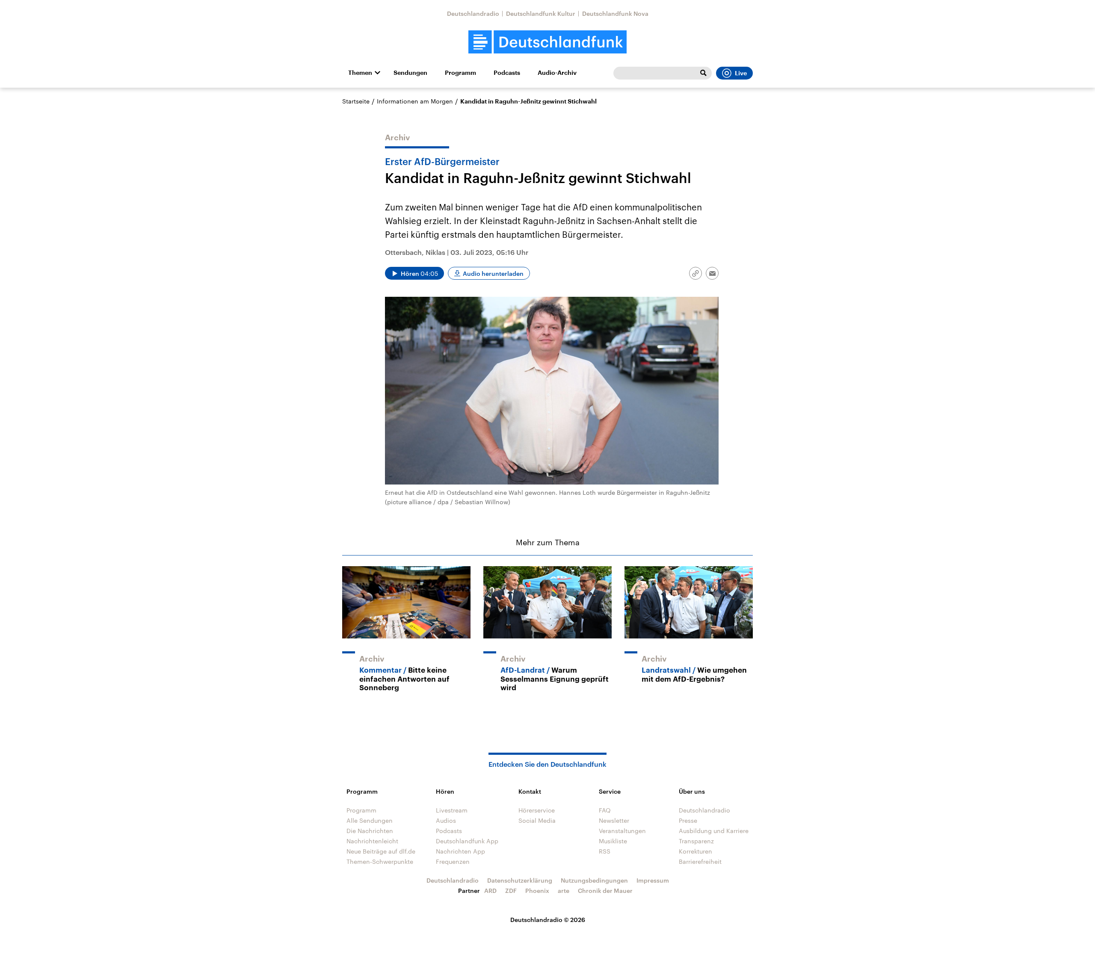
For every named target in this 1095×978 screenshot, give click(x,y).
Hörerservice (536, 810)
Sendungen (410, 73)
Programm (460, 73)
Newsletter (614, 820)
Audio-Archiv (557, 73)
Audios (446, 820)
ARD (490, 890)
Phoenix (537, 890)
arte (563, 890)
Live (741, 73)
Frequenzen (453, 861)
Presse (688, 820)
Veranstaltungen (622, 830)
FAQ (605, 810)
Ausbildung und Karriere (714, 830)
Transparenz (696, 841)
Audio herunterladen (493, 273)
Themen (360, 73)
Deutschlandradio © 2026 (547, 919)
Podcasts (507, 73)
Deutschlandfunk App (467, 841)
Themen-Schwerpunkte (379, 861)
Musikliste (613, 841)
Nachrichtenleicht (372, 841)
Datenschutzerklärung (519, 880)
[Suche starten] (703, 73)
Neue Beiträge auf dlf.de (380, 851)
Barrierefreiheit (700, 861)
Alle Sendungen (369, 820)
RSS (604, 851)
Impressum (652, 880)
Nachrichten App (460, 851)
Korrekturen (695, 851)
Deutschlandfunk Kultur (540, 13)
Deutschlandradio (473, 13)
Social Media (537, 820)
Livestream (452, 810)
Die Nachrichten (369, 830)
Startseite (356, 101)
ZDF (511, 890)
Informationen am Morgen (415, 101)
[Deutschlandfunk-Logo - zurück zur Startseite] (547, 42)
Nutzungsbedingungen (594, 880)
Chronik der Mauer (605, 890)
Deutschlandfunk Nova (615, 13)
